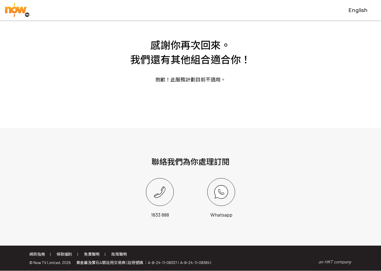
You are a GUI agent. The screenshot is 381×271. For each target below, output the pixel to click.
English (358, 10)
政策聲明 (119, 254)
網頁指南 (37, 254)
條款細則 (64, 254)
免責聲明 (92, 254)
